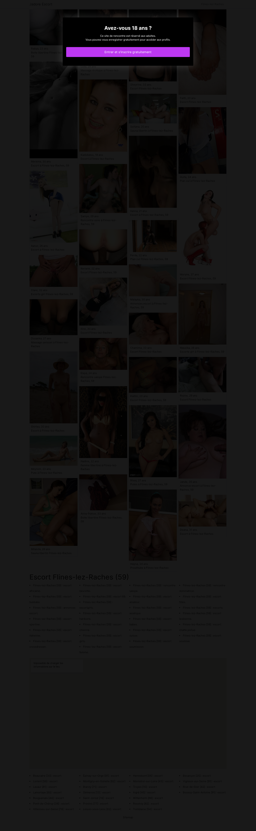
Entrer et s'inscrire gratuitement (128, 52)
